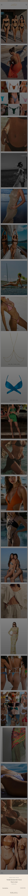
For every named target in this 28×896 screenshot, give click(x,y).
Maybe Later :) (14, 892)
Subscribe (23, 888)
